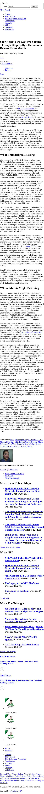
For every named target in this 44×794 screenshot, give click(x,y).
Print (2, 74)
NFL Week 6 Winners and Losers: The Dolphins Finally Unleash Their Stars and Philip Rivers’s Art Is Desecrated (24, 514)
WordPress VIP (16, 791)
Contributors (10, 21)
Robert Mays (7, 64)
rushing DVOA (30, 246)
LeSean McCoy (28, 444)
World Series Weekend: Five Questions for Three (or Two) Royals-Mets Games (24, 627)
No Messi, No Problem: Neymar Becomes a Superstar (21, 620)
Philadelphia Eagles (22, 440)
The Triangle (10, 16)
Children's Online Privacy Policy (19, 776)
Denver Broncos (30, 442)
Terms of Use (5, 774)
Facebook (8, 68)
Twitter (7, 70)
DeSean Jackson (13, 446)
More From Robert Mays (14, 474)
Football (34, 440)
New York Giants (15, 444)
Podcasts (8, 23)
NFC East (10, 442)
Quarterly (8, 27)
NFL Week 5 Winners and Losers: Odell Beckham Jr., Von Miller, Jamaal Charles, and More (24, 527)
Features (8, 14)
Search (4, 6)
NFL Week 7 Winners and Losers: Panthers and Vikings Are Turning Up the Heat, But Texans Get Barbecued (24, 501)
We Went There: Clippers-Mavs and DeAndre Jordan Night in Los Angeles (24, 610)
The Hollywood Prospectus (15, 19)
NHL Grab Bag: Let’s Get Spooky (22, 644)
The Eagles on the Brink (17, 591)
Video (7, 25)
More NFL (9, 476)
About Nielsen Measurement (15, 778)
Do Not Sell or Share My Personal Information (19, 779)
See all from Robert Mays (10, 547)
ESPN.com (9, 29)
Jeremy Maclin (26, 446)
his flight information (26, 108)
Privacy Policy (17, 774)
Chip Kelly (19, 442)
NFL (2, 57)
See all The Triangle (8, 652)
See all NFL (4, 598)
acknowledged (26, 117)
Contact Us (30, 780)
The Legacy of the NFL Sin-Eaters (22, 583)
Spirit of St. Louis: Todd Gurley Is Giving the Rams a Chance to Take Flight (22, 491)
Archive (3, 469)
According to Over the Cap (31, 332)
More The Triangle (12, 478)
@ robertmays (12, 469)
